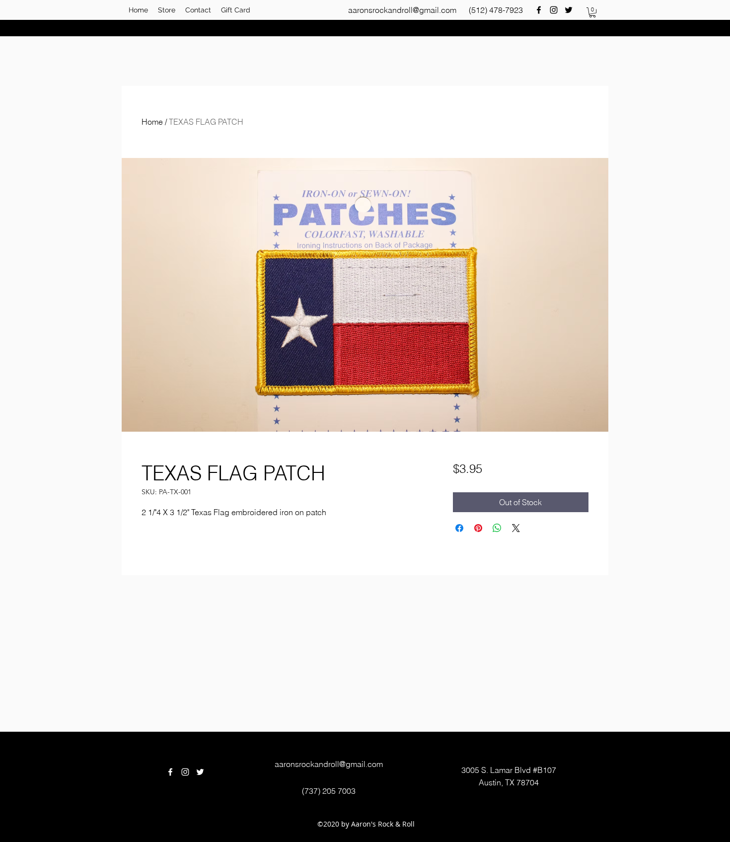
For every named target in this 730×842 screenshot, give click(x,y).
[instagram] (554, 10)
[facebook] (539, 10)
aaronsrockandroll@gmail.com (402, 10)
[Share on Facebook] (459, 528)
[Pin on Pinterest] (478, 528)
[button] (592, 12)
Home (152, 122)
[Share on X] (516, 528)
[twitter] (569, 10)
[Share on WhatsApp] (497, 528)
